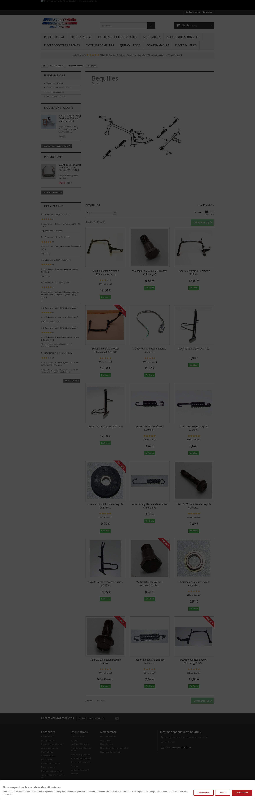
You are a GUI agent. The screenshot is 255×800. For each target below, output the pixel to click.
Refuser (222, 793)
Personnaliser (203, 793)
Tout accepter (242, 793)
